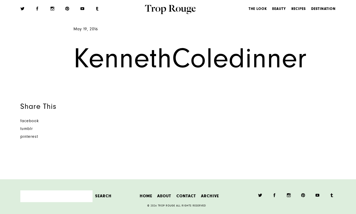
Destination (323, 9)
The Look (258, 9)
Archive (210, 196)
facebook (29, 121)
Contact (186, 196)
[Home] (170, 10)
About (164, 196)
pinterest (29, 136)
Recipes (298, 9)
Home (146, 196)
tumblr (26, 129)
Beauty (279, 9)
